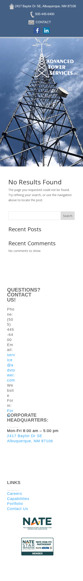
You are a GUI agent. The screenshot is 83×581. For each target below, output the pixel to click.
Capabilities (18, 499)
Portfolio (15, 504)
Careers (14, 493)
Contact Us (17, 509)
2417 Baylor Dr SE (24, 436)
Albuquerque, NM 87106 (30, 441)
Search (67, 216)
